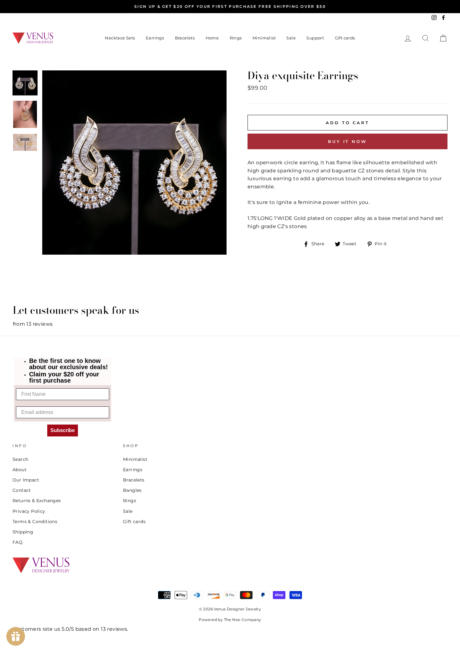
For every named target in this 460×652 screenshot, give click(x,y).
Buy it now (347, 141)
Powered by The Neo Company (230, 619)
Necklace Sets (120, 37)
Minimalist (264, 37)
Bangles (132, 490)
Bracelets (185, 37)
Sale (291, 37)
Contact (22, 490)
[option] (230, 6)
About (20, 469)
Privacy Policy (29, 511)
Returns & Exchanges (37, 500)
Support (315, 37)
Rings (236, 37)
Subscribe (62, 430)
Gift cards (345, 37)
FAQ (18, 542)
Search (20, 459)
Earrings (155, 37)
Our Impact (26, 479)
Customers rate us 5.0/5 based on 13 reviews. (70, 629)
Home (212, 37)
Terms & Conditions (35, 521)
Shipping (23, 531)
